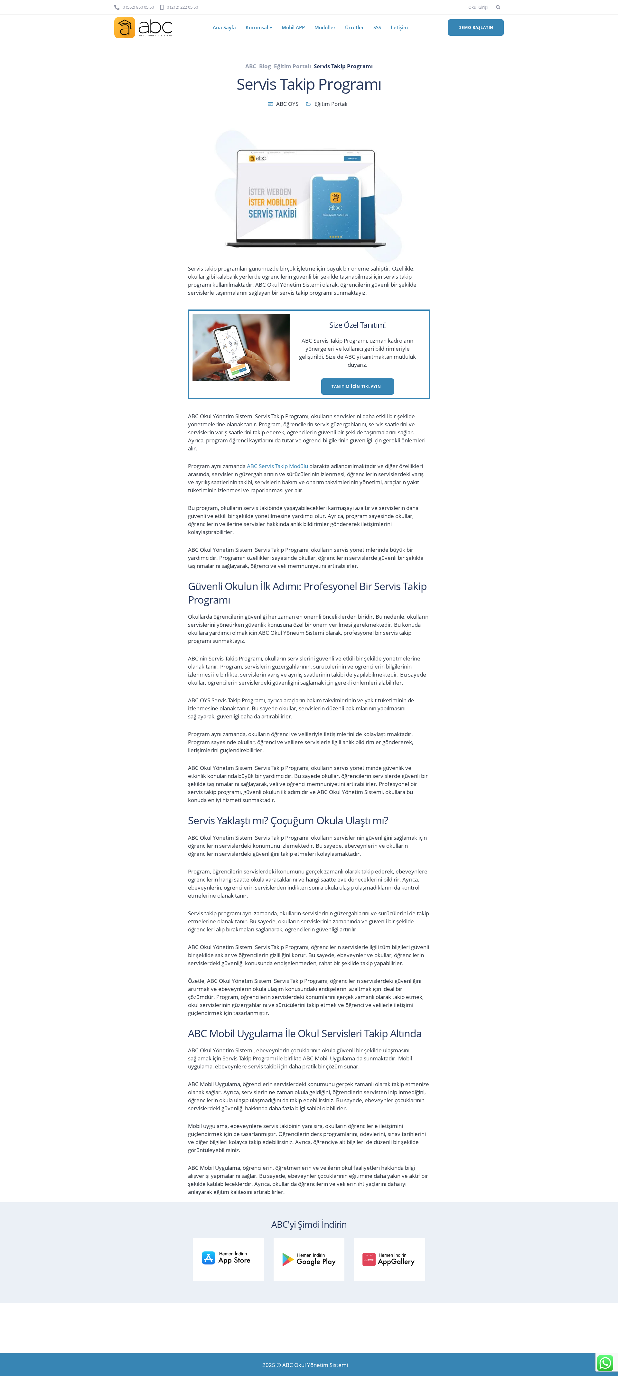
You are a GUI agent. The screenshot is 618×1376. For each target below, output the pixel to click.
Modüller (324, 27)
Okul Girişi (478, 7)
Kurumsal (257, 27)
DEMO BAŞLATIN (475, 27)
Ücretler (354, 27)
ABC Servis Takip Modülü (277, 466)
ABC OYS (287, 103)
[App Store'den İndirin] (231, 1258)
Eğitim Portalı (330, 103)
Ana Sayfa (224, 27)
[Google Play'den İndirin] (312, 1258)
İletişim (399, 27)
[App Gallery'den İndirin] (392, 1258)
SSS (377, 27)
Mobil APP (293, 27)
